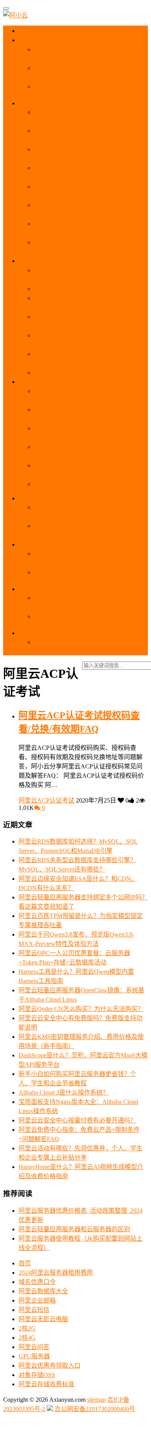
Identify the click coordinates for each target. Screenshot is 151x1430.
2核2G (27, 1328)
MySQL (35, 498)
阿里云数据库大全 (43, 1291)
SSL (31, 589)
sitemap (96, 1399)
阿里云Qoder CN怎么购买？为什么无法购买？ (81, 1008)
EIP (29, 633)
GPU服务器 (34, 1356)
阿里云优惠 (40, 40)
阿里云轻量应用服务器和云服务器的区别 (90, 288)
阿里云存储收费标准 (46, 1384)
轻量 (32, 261)
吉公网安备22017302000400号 (94, 1409)
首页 (31, 31)
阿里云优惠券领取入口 (50, 1365)
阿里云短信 (34, 1309)
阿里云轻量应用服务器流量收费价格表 (86, 372)
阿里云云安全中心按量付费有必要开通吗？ (77, 1120)
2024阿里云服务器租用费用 (56, 1272)
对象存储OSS (37, 1375)
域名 (32, 544)
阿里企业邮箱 (37, 1300)
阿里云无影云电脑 (43, 1319)
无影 (31, 381)
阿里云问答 (34, 1347)
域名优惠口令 (37, 1282)
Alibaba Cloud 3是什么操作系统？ (64, 1092)
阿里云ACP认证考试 (46, 800)
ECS (31, 103)
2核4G (27, 1337)
